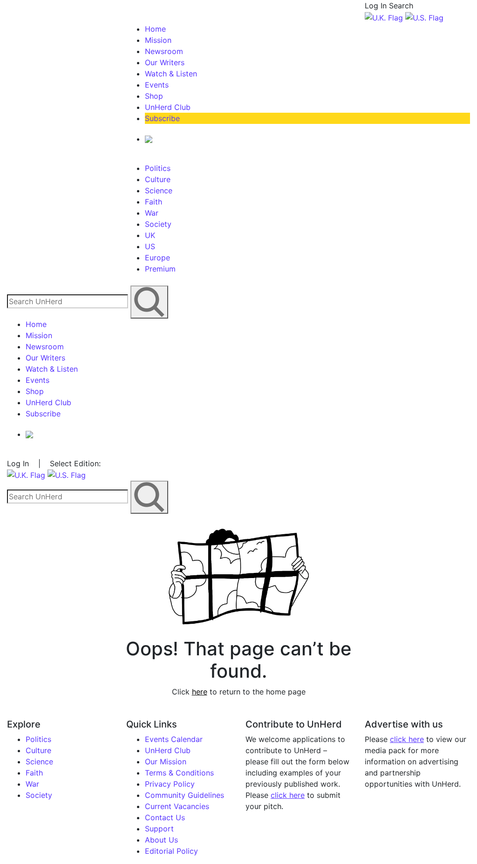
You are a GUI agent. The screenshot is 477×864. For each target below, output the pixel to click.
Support (159, 828)
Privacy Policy (170, 784)
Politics (157, 168)
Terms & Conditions (179, 772)
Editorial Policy (171, 851)
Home (155, 29)
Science (158, 190)
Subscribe (162, 118)
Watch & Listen (171, 73)
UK (150, 235)
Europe (157, 257)
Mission (158, 40)
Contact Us (165, 817)
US (150, 246)
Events (157, 84)
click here (288, 795)
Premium (160, 268)
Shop (154, 96)
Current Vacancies (177, 806)
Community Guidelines (184, 795)
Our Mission (165, 761)
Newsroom (164, 51)
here (199, 691)
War (151, 213)
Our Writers (164, 62)
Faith (153, 201)
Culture (157, 179)
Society (158, 224)
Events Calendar (174, 739)
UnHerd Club (168, 107)
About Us (161, 839)
